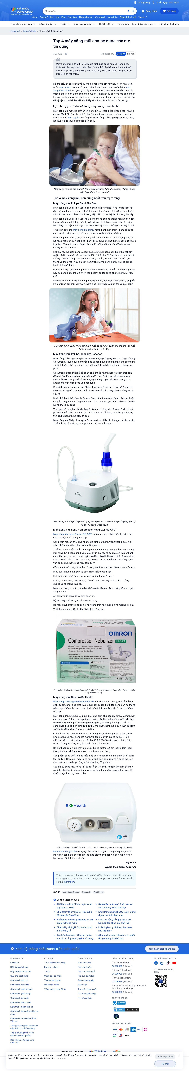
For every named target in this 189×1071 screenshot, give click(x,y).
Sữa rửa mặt (99, 17)
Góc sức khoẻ (84, 962)
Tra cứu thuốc (84, 967)
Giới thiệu (14, 962)
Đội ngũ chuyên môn (87, 989)
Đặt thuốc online (51, 984)
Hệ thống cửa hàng (19, 967)
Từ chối (165, 1064)
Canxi (34, 17)
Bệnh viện (82, 984)
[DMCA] (126, 1009)
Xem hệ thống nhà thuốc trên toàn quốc (47, 949)
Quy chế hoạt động (19, 976)
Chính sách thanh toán (20, 1002)
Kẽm (52, 17)
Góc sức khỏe (29, 31)
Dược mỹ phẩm (51, 967)
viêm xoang (65, 87)
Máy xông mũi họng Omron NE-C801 (72, 534)
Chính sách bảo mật (19, 998)
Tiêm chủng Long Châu (55, 989)
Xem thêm (69, 881)
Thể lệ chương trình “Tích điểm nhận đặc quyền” (22, 1034)
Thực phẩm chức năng (54, 962)
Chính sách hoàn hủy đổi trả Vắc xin (23, 1019)
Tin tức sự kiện (85, 998)
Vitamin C (142, 17)
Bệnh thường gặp (86, 980)
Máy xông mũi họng (71, 892)
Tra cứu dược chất (86, 971)
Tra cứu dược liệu (86, 976)
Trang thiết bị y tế (52, 980)
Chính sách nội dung (19, 984)
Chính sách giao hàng (20, 993)
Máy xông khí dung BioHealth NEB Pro (73, 701)
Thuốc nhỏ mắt (85, 17)
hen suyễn (73, 117)
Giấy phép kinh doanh (20, 971)
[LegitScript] (126, 1016)
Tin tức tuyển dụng (87, 993)
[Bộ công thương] (119, 1003)
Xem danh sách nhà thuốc (161, 948)
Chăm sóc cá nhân (52, 976)
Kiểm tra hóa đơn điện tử (21, 1007)
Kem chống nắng (69, 17)
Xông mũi (86, 892)
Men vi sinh (113, 17)
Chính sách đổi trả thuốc (21, 989)
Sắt (57, 17)
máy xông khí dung (83, 229)
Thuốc (47, 971)
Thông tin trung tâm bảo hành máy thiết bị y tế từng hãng (24, 1026)
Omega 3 (44, 17)
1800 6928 (174, 2)
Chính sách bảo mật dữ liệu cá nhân (24, 1012)
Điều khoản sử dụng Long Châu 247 (22, 1041)
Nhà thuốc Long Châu (65, 851)
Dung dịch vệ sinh (128, 17)
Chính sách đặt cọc (19, 980)
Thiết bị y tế (98, 892)
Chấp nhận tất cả (165, 1056)
